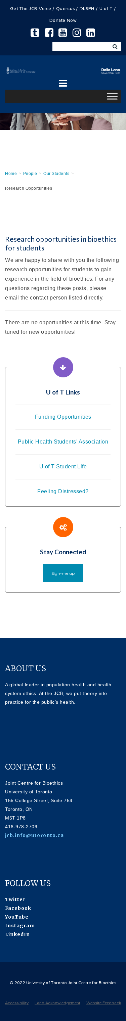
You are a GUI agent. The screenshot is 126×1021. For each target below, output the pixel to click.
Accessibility (17, 1003)
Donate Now (63, 21)
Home (11, 173)
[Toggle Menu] (112, 96)
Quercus (65, 9)
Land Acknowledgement (57, 1003)
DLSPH (87, 9)
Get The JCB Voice (30, 9)
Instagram (20, 926)
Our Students (56, 173)
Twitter (15, 899)
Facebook (18, 908)
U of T (106, 9)
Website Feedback (103, 1003)
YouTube (17, 917)
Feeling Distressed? (63, 491)
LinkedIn (17, 934)
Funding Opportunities (63, 417)
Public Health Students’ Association (63, 442)
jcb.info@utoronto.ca (34, 835)
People (30, 173)
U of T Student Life (63, 466)
